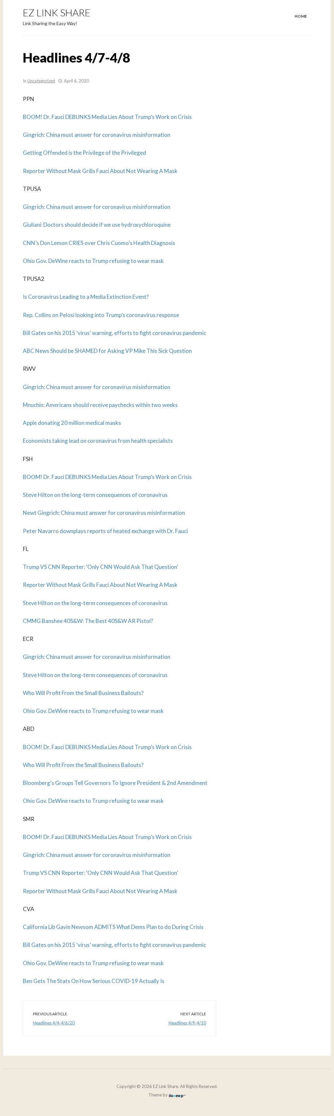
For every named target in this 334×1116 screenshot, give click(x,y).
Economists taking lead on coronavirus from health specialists (98, 440)
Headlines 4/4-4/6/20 (54, 1022)
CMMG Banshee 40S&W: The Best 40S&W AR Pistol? (88, 620)
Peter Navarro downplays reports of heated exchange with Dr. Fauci (105, 531)
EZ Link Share (56, 12)
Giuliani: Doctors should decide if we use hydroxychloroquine (97, 224)
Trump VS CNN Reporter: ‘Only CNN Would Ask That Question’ (100, 566)
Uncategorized (41, 80)
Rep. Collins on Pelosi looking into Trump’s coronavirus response (101, 315)
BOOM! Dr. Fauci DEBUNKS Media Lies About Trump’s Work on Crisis (107, 116)
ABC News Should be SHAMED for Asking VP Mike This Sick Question (107, 350)
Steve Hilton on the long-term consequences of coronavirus (95, 494)
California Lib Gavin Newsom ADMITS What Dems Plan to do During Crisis (113, 926)
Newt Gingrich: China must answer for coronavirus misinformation (104, 512)
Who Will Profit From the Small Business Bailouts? (83, 692)
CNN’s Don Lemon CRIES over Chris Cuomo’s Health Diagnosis (99, 242)
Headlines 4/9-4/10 (187, 1022)
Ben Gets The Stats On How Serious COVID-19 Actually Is (93, 981)
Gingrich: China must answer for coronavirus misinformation (96, 134)
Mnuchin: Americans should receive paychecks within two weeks (100, 404)
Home (301, 16)
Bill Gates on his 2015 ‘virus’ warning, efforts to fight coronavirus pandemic (114, 332)
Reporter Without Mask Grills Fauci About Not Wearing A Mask (100, 170)
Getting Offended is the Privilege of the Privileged (84, 152)
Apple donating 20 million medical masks (72, 422)
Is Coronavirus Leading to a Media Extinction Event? (86, 296)
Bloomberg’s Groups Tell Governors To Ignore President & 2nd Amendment (115, 782)
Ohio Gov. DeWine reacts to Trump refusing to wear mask (93, 260)
